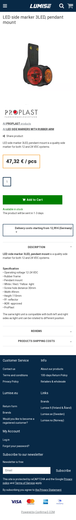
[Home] (40, 6)
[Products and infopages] (6, 5)
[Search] (62, 6)
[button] (38, 230)
